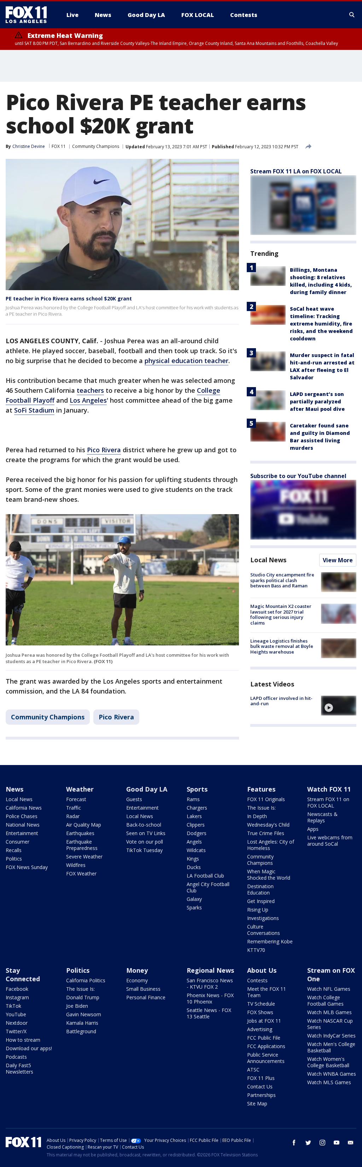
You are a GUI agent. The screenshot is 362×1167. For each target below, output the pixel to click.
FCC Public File (263, 1037)
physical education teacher (186, 360)
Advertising (259, 1029)
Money (137, 970)
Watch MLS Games (329, 1082)
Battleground (81, 1031)
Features (261, 789)
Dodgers (196, 833)
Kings (193, 858)
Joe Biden (77, 1005)
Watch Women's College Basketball (328, 1062)
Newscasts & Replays (322, 817)
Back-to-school (143, 824)
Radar (73, 816)
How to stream (23, 1039)
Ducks (194, 867)
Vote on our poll (144, 841)
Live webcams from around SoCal (329, 840)
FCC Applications (266, 1046)
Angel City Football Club (208, 887)
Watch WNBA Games (331, 1073)
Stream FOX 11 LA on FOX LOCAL (296, 171)
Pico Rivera (104, 449)
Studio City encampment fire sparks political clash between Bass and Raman (282, 580)
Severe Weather (84, 856)
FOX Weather (81, 873)
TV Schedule (261, 1003)
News (14, 789)
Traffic (73, 807)
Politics (14, 858)
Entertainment (22, 833)
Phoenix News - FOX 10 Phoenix (210, 998)
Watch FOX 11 (329, 789)
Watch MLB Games (329, 1012)
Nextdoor (17, 1022)
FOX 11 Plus (261, 1078)
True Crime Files (265, 833)
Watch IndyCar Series (331, 1035)
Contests (257, 980)
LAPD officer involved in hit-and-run (281, 701)
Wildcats (196, 850)
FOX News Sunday (27, 867)
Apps (313, 829)
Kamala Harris (82, 1022)
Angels (194, 841)
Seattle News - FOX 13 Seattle (209, 1013)
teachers (90, 390)
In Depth (257, 816)
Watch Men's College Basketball (331, 1047)
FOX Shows (260, 1012)
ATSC (253, 1069)
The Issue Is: (261, 807)
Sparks (194, 907)
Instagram (17, 997)
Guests (134, 799)
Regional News (210, 970)
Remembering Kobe (270, 941)
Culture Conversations (263, 929)
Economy (137, 980)
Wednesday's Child (268, 824)
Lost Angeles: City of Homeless (270, 844)
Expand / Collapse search (352, 15)
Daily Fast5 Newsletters (19, 1068)
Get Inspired (261, 901)
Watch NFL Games (328, 988)
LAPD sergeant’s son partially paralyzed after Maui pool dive (317, 401)
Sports (197, 789)
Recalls (14, 850)
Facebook (17, 988)
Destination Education (260, 889)
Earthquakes (80, 833)
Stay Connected (23, 974)
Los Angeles (88, 400)
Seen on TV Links (145, 833)
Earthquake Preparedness (82, 844)
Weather (80, 789)
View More (338, 560)
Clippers (196, 824)
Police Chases (21, 816)
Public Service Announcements (266, 1057)
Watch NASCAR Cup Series (330, 1023)
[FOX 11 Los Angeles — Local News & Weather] (29, 14)
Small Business (143, 988)
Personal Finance (145, 997)
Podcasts (16, 1056)
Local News (268, 560)
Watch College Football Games (325, 1000)
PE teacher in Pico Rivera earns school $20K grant (69, 298)
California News (24, 807)
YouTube (16, 1014)
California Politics (85, 980)
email (350, 1142)
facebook (294, 1142)
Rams (193, 799)
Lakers (194, 816)
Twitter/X (16, 1031)
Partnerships (261, 1095)
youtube (336, 1142)
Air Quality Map (83, 824)
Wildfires (76, 865)
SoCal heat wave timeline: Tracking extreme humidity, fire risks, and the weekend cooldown (321, 323)
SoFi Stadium (34, 410)
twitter (308, 1142)
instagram (322, 1142)
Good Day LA (146, 789)
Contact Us (260, 1086)
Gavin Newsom (83, 1014)
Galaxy (194, 899)
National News (23, 824)
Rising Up (257, 909)
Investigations (263, 918)
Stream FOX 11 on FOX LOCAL (328, 802)
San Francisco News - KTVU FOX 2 (210, 983)
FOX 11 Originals (266, 799)
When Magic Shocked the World (268, 874)
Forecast (76, 799)
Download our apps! (29, 1048)
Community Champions (95, 146)
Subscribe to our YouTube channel (298, 476)
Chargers (197, 807)
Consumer (17, 841)
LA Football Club (205, 875)
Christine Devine (28, 146)
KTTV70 (256, 950)
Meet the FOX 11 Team (266, 992)
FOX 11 (59, 146)
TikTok (13, 1005)
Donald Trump (82, 997)
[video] (338, 705)
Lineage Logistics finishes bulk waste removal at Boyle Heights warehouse (281, 646)
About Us (261, 970)
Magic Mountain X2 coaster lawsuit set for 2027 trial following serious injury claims (280, 614)
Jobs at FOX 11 (264, 1020)
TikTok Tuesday (144, 850)
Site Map (257, 1103)
